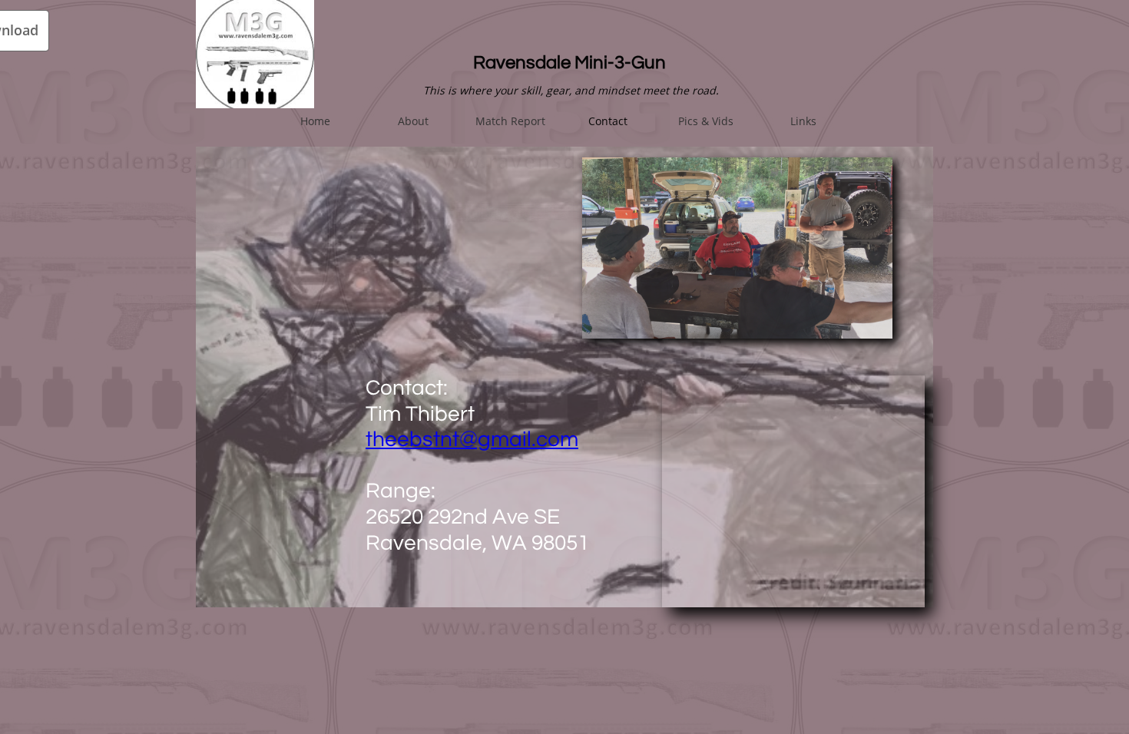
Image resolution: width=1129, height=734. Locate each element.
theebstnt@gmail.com (472, 439)
